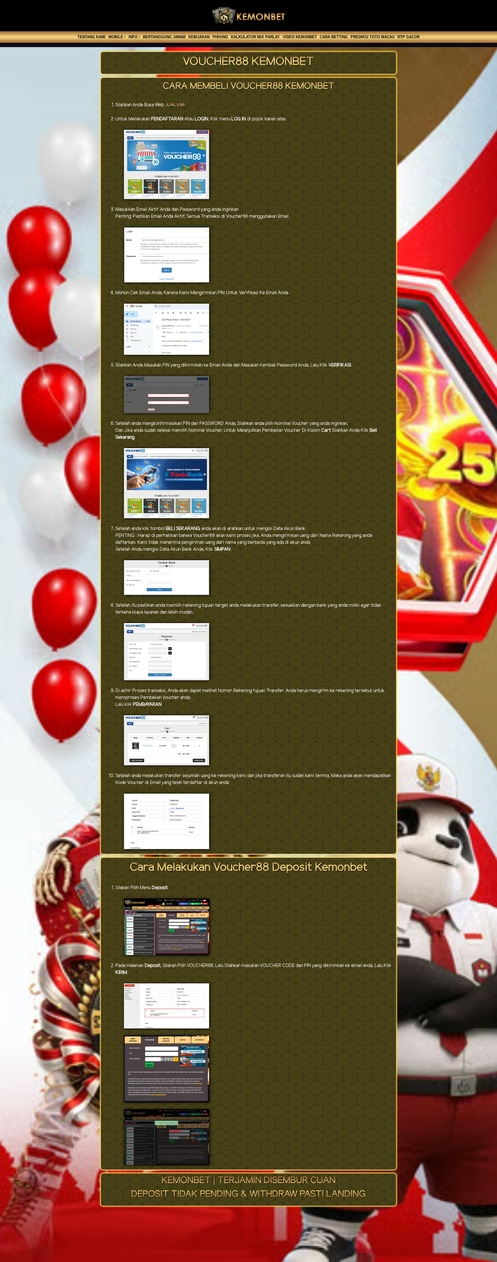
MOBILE (115, 37)
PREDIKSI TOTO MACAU (373, 37)
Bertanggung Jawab (164, 37)
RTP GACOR (408, 37)
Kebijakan (199, 37)
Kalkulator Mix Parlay (255, 37)
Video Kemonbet (300, 37)
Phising (220, 37)
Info (133, 37)
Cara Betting (334, 37)
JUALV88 (175, 105)
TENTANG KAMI (91, 37)
